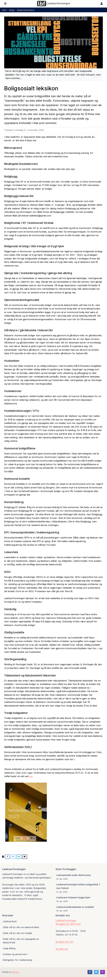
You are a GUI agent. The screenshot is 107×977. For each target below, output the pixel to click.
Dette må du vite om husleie (17, 933)
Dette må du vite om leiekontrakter (21, 927)
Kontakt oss (62, 948)
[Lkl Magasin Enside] (26, 812)
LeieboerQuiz (10, 921)
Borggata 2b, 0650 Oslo (68, 923)
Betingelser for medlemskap (17, 960)
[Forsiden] (53, 3)
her (30, 776)
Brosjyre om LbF (65, 941)
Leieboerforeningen (66, 920)
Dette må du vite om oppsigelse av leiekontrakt (21, 941)
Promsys (15, 972)
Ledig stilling (9, 948)
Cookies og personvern (15, 954)
